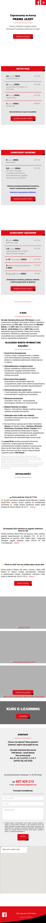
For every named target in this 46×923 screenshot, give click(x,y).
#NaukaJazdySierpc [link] (31, 456)
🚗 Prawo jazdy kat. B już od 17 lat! (23, 497)
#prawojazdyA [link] (38, 464)
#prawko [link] (23, 461)
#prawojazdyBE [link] (33, 466)
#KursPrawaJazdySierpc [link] (8, 458)
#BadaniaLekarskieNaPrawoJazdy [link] (11, 463)
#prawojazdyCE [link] (5, 468)
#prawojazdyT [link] (24, 466)
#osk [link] (28, 461)
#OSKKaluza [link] (37, 458)
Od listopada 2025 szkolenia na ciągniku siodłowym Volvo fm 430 (23, 529)
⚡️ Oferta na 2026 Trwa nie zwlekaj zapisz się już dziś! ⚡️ (23, 565)
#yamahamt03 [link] (39, 463)
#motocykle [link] (17, 461)
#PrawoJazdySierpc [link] (19, 456)
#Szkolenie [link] (11, 461)
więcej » (33, 507)
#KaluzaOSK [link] (4, 459)
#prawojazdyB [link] (21, 464)
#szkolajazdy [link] (12, 464)
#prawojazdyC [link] (29, 464)
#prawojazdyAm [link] (15, 466)
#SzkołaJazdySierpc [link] (7, 456)
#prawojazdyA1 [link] (5, 466)
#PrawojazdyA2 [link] (25, 463)
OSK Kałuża (29, 917)
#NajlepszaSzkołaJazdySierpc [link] (24, 458)
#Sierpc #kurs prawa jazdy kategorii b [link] (20, 459)
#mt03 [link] (33, 463)
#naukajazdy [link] (5, 464)
